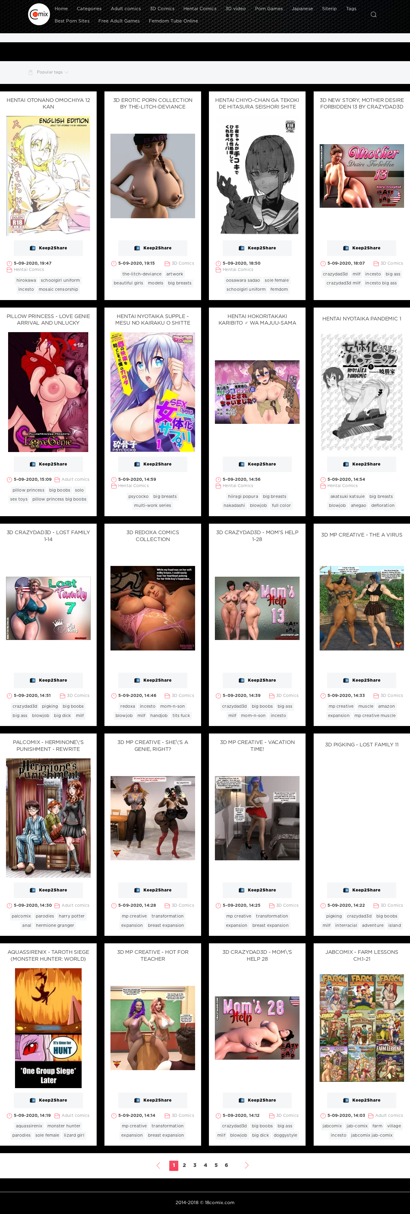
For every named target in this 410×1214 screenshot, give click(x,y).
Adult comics (126, 9)
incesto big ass (381, 283)
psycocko (138, 496)
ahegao (358, 505)
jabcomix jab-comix (372, 1135)
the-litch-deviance (141, 274)
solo (79, 490)
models (155, 283)
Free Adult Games (119, 21)
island (394, 925)
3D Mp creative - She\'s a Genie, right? (152, 746)
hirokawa (26, 280)
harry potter (72, 916)
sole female (276, 280)
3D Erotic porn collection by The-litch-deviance (153, 104)
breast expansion (166, 925)
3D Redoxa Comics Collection (152, 536)
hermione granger (55, 925)
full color (281, 505)
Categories (89, 9)
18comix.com (219, 1203)
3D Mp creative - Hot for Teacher (152, 956)
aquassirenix (29, 1126)
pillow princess (28, 490)
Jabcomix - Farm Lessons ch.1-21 (361, 956)
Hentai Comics (199, 9)
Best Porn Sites (72, 21)
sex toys (19, 499)
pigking (50, 706)
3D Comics (162, 9)
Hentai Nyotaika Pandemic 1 (361, 319)
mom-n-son (172, 706)
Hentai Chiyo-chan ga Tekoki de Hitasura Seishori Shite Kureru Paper (257, 107)
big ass (393, 274)
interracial (346, 925)
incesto (26, 289)
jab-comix (357, 1126)
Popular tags (50, 72)
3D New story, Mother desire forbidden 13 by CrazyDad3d (362, 104)
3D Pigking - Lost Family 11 (361, 745)
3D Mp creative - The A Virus (361, 535)
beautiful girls (128, 283)
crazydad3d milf (343, 283)
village (394, 1126)
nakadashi (234, 505)
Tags (351, 9)
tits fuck (181, 716)
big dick (62, 716)
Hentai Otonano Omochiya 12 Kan (48, 104)
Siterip (329, 9)
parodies (45, 916)
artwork (174, 274)
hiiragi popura (243, 496)
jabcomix (332, 1126)
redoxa (127, 706)
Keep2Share (53, 248)
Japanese (302, 9)
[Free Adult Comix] (39, 14)
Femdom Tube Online (173, 21)
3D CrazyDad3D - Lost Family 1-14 (48, 536)
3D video (235, 9)
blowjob (258, 505)
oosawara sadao (243, 280)
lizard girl (74, 1135)
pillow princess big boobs (59, 499)
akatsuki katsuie (347, 496)
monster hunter (64, 1126)
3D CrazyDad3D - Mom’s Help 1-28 (257, 536)
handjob (159, 716)
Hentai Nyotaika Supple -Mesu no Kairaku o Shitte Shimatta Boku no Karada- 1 (153, 323)
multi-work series (152, 505)
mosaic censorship (58, 289)
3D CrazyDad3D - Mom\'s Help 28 (257, 956)
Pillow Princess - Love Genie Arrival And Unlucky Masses (48, 323)
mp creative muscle (375, 716)
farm (377, 1126)
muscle (365, 706)
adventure (373, 925)
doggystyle (285, 1135)
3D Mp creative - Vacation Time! (257, 746)
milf (356, 274)
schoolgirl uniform (60, 280)
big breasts (179, 283)
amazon (386, 706)
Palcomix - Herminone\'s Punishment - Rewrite (48, 746)
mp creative (341, 706)
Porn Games (269, 9)
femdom (279, 289)
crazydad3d (335, 274)
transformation (168, 916)
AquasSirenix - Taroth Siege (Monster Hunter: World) (48, 956)
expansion (339, 716)
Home (61, 9)
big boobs (59, 490)
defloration (383, 505)
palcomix (21, 916)
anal (26, 925)
